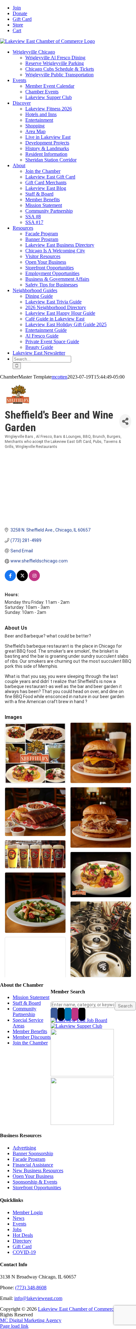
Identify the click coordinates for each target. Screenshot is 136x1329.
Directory (22, 1241)
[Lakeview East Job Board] (79, 1020)
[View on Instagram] (34, 579)
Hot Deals (23, 1235)
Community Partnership (24, 1011)
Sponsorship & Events (35, 1182)
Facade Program (29, 1159)
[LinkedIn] (68, 1014)
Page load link (14, 1326)
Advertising (24, 1147)
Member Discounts (32, 1037)
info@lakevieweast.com (38, 1298)
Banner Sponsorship (33, 1153)
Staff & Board (27, 1003)
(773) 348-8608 (30, 1287)
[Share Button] (125, 421)
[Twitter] (61, 1014)
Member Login (28, 1212)
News (18, 1218)
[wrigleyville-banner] (82, 1074)
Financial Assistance (33, 1164)
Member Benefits (30, 1031)
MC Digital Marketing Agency (30, 1320)
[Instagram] (74, 1014)
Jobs (17, 1229)
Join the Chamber (30, 1042)
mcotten (59, 376)
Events (19, 1223)
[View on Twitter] (22, 579)
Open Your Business (33, 1176)
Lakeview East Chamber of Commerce (77, 1309)
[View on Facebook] (10, 579)
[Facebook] (54, 1014)
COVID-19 (24, 1252)
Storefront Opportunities (37, 1187)
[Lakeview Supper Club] (76, 1026)
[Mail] (81, 1014)
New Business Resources (38, 1170)
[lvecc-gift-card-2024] (82, 1123)
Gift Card (22, 1246)
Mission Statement (31, 997)
